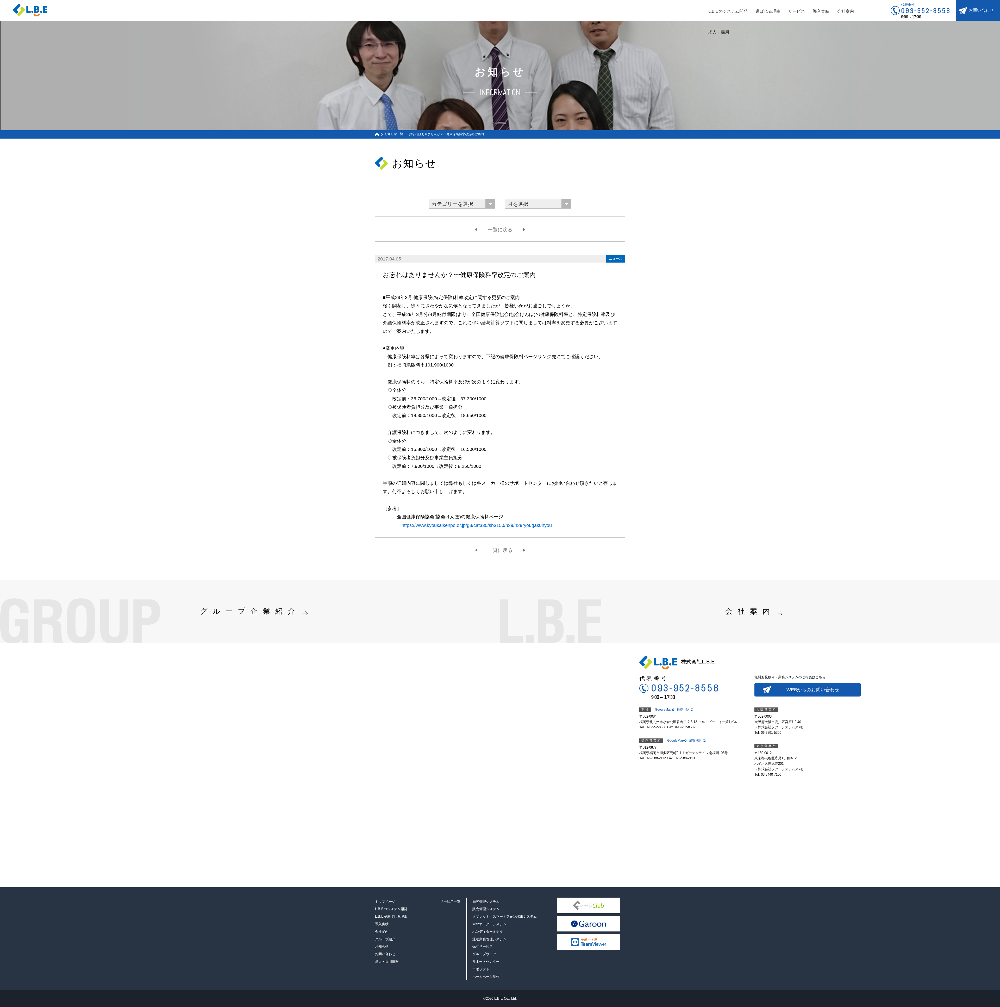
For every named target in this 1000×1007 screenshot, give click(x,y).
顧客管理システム (485, 902)
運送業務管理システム (489, 939)
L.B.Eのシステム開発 (728, 11)
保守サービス (482, 946)
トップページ (385, 902)
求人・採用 (718, 32)
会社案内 (845, 11)
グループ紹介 (385, 939)
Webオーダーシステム (489, 924)
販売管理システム (485, 909)
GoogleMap (663, 709)
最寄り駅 (683, 709)
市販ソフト (480, 969)
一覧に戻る (500, 229)
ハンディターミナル (487, 932)
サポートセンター (485, 962)
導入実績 (821, 11)
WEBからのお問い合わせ (812, 689)
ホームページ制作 (485, 977)
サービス (796, 11)
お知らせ (382, 946)
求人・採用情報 (387, 962)
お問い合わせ (981, 10)
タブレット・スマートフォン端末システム (504, 916)
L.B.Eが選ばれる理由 (391, 916)
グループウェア (484, 954)
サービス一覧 (450, 901)
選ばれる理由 (767, 11)
